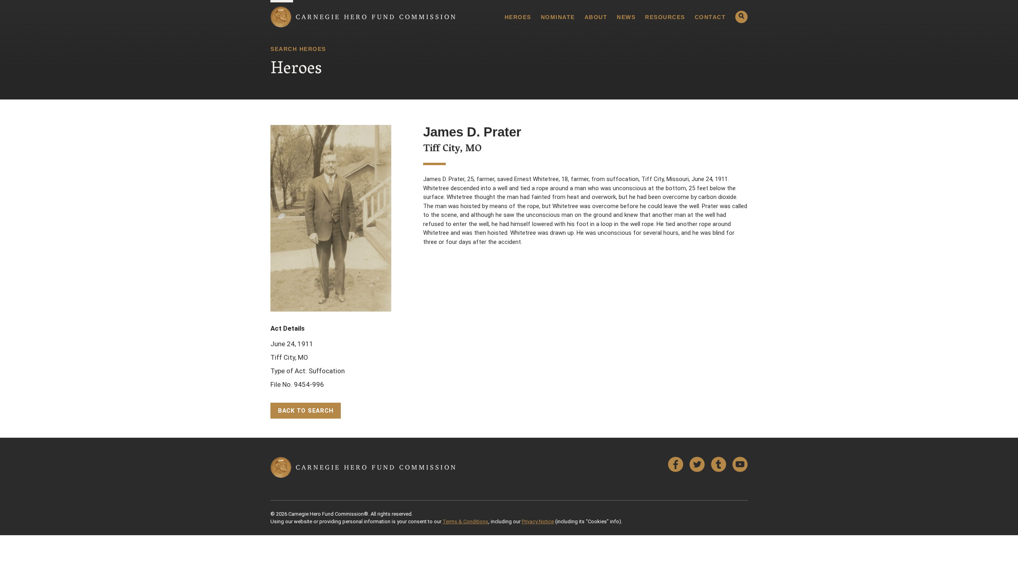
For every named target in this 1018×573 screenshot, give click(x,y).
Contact (710, 17)
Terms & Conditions (465, 521)
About (596, 17)
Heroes (518, 17)
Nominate (558, 17)
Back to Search (306, 410)
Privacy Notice (538, 521)
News (626, 17)
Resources (665, 17)
